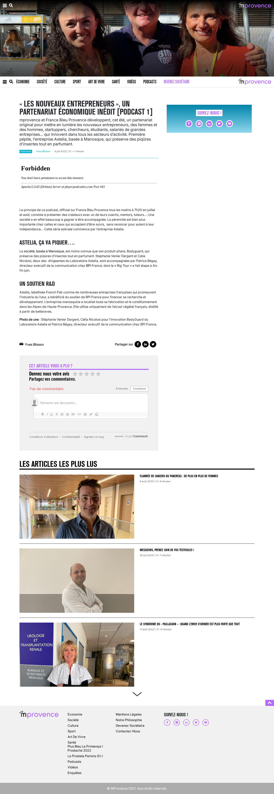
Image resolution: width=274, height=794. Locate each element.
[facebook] (189, 123)
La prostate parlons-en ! (85, 756)
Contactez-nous (128, 731)
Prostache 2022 (79, 750)
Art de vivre (96, 82)
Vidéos (131, 82)
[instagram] (199, 123)
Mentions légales (129, 714)
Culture (60, 82)
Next (137, 693)
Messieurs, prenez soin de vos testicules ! (167, 550)
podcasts (25, 151)
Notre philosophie (129, 720)
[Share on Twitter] (153, 344)
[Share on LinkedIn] (145, 344)
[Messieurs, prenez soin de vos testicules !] (76, 580)
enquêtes (74, 773)
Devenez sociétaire (177, 82)
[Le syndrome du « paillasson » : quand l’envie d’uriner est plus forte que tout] (76, 655)
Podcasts (149, 82)
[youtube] (229, 123)
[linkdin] (209, 123)
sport (72, 731)
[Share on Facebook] (138, 344)
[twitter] (219, 123)
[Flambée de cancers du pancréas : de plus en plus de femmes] (76, 507)
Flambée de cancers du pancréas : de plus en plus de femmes (179, 476)
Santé (116, 82)
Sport (77, 82)
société (73, 720)
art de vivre (76, 737)
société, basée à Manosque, (44, 251)
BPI (88, 266)
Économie (22, 82)
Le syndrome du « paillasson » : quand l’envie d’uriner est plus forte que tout (190, 624)
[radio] (75, 374)
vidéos (73, 767)
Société (42, 82)
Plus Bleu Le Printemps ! (85, 746)
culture (73, 726)
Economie (75, 714)
